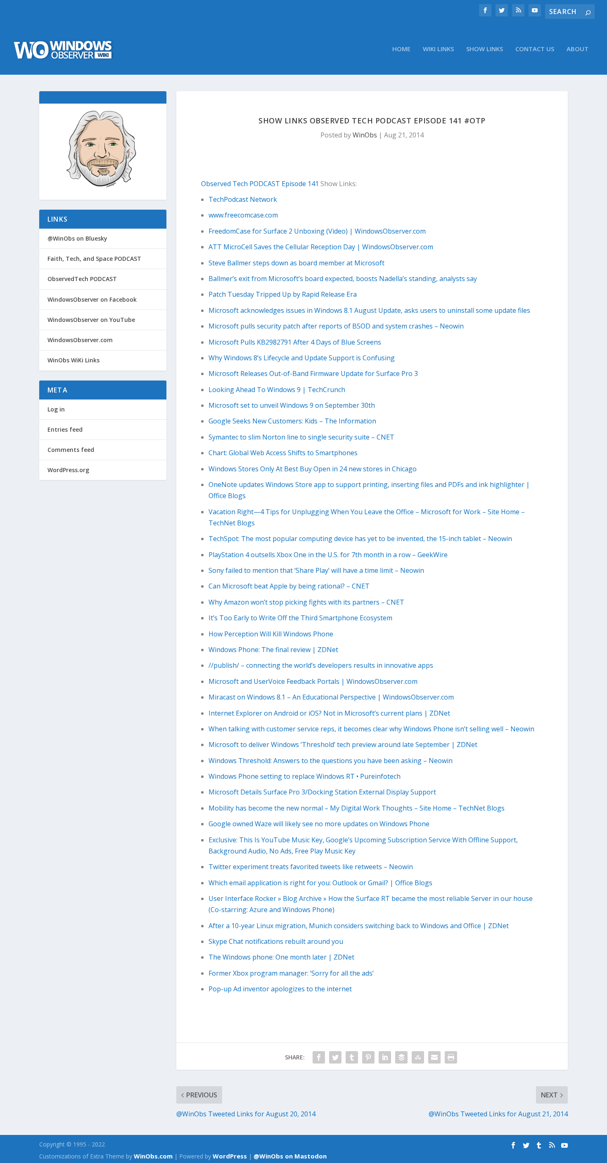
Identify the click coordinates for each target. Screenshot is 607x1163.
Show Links (484, 49)
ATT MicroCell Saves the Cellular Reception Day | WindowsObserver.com (321, 246)
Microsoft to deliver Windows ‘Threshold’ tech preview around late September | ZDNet (343, 744)
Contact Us (534, 49)
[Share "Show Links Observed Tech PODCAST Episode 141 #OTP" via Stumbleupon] (418, 1057)
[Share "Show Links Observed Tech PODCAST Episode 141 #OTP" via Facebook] (319, 1057)
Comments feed (70, 450)
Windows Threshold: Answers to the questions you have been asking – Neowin (331, 760)
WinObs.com (153, 1156)
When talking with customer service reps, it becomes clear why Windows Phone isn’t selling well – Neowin (371, 728)
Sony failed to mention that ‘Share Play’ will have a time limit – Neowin (316, 570)
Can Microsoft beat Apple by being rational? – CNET (289, 586)
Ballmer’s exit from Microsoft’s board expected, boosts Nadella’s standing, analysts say (343, 278)
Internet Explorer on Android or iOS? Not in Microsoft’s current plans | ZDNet (329, 713)
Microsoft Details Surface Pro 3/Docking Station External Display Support (322, 792)
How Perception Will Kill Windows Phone (271, 633)
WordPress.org (68, 470)
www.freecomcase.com (243, 215)
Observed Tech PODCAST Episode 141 (260, 183)
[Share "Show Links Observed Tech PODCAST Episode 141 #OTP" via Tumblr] (352, 1057)
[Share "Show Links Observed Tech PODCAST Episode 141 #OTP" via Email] (434, 1057)
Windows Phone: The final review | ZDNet (273, 649)
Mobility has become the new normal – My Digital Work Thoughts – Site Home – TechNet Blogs (357, 808)
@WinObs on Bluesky (77, 238)
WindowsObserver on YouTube (91, 320)
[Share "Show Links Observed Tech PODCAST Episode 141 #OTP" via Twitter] (335, 1057)
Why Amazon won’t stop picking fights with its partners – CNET (306, 602)
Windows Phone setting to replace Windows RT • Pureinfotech (305, 776)
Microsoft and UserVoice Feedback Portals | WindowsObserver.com (313, 681)
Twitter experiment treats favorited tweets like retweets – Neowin (311, 866)
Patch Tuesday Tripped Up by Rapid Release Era (283, 294)
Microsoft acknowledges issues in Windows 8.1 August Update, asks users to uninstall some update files (369, 310)
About (577, 49)
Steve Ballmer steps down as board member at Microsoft (296, 262)
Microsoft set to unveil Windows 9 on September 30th (292, 405)
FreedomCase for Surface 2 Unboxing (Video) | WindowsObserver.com (317, 231)
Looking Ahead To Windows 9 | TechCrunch (277, 389)
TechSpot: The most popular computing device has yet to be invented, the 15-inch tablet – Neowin (360, 538)
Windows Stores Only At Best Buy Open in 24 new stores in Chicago (313, 468)
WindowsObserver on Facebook (92, 299)
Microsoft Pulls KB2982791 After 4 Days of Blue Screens (295, 342)
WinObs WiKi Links (73, 360)
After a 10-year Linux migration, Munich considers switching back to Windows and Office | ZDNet (359, 925)
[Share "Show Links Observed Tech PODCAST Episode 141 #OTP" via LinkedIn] (385, 1057)
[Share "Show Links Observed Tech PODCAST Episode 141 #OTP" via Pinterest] (368, 1057)
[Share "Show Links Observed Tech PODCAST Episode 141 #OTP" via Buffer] (401, 1057)
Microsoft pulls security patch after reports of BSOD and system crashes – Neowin (336, 326)
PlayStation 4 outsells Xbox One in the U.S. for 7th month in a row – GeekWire (328, 554)
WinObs (365, 134)
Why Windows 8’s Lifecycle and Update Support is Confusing (302, 357)
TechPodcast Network (243, 199)
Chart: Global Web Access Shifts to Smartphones (283, 452)
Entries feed (65, 429)
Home (401, 49)
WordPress (230, 1156)
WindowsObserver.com (80, 340)
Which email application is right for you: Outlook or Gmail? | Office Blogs (320, 882)
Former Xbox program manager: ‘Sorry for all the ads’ (291, 973)
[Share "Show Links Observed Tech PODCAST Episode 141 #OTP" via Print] (451, 1057)
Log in (56, 409)
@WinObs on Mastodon (290, 1156)
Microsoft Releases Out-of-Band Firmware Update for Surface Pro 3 (313, 373)
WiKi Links (438, 49)
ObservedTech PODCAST (82, 279)
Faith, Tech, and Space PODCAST (94, 258)
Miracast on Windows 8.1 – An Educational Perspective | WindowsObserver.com (331, 697)
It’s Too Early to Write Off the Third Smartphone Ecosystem (300, 617)
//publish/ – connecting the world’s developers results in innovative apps (321, 665)
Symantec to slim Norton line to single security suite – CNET (301, 437)
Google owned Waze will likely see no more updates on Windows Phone (319, 823)
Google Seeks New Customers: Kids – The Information (292, 420)
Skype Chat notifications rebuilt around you (276, 941)
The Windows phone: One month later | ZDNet (281, 957)
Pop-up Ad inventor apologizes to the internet (280, 988)
